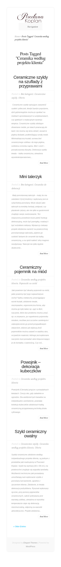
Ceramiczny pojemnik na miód (30, 269)
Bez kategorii (27, 93)
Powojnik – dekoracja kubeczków (30, 366)
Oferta (21, 97)
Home (17, 36)
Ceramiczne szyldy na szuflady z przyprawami (30, 81)
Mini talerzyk (30, 176)
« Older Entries (19, 526)
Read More (44, 163)
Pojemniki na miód (28, 283)
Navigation (32, 26)
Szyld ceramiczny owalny (30, 433)
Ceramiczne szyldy (29, 443)
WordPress (30, 546)
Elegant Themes (30, 543)
